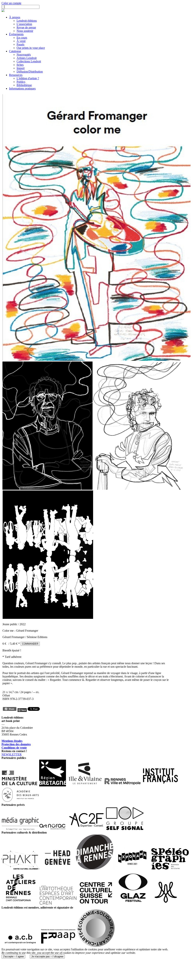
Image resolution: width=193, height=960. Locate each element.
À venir (21, 41)
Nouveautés (24, 54)
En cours (22, 37)
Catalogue (15, 51)
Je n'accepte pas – (47, 956)
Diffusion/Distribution (30, 71)
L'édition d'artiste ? (28, 78)
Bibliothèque (24, 85)
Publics (21, 81)
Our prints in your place (31, 47)
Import (21, 68)
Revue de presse (26, 27)
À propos (14, 17)
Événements (16, 34)
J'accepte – (13, 956)
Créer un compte (11, 3)
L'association (24, 24)
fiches (20, 64)
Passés (20, 44)
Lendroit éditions (27, 20)
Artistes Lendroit (27, 58)
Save (23, 710)
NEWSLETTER (12, 754)
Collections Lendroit (29, 61)
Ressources (15, 75)
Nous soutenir (25, 30)
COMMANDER (30, 643)
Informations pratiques (22, 88)
